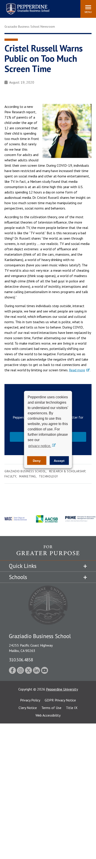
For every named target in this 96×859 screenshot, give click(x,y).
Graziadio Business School (25, 471)
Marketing (27, 476)
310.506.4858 (21, 659)
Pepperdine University (62, 689)
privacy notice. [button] (39, 446)
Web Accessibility (48, 715)
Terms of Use (51, 707)
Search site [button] (16, 6)
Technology (48, 476)
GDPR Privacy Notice (60, 700)
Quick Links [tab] (22, 565)
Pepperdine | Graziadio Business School (21, 6)
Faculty (10, 476)
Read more (77, 370)
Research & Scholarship (67, 471)
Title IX (71, 707)
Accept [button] (59, 460)
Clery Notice (28, 707)
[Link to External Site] (48, 553)
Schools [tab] (18, 577)
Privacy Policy (30, 700)
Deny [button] (37, 460)
